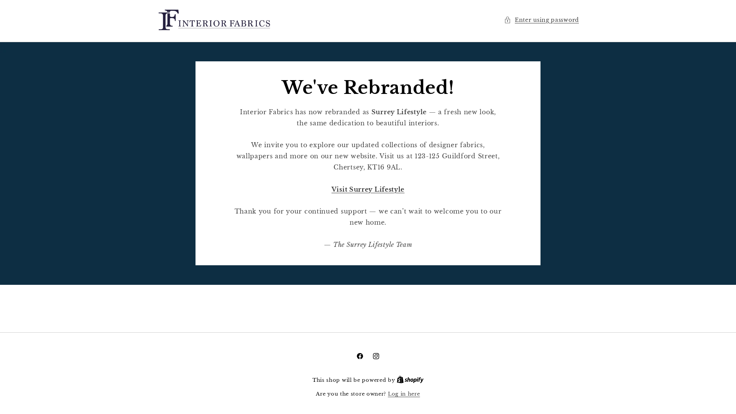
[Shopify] (410, 380)
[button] (541, 20)
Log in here (404, 394)
